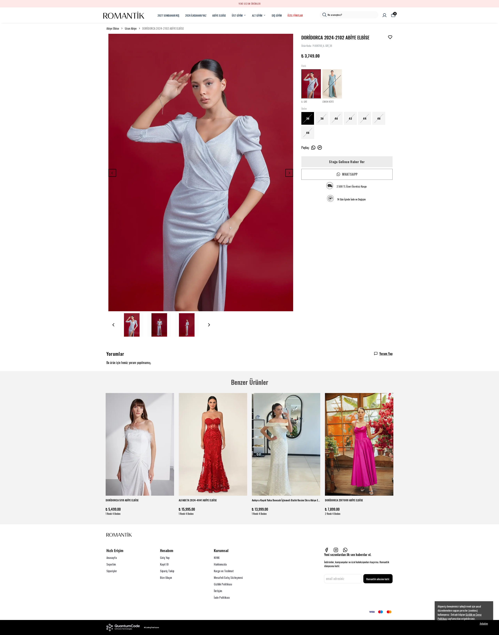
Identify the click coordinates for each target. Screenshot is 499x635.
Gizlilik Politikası (223, 584)
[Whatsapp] (345, 550)
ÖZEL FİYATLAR (295, 15)
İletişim (218, 591)
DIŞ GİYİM (277, 15)
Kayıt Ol (164, 564)
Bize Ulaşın (166, 577)
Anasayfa (111, 557)
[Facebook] (326, 550)
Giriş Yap (165, 557)
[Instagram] (336, 550)
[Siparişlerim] (384, 15)
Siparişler (111, 571)
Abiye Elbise (112, 28)
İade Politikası (222, 597)
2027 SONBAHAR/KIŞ (168, 15)
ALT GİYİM (257, 15)
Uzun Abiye (131, 28)
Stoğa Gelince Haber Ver (347, 161)
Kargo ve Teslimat (224, 571)
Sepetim (111, 564)
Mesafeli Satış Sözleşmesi (228, 577)
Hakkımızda (220, 564)
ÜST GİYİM (237, 15)
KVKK (216, 557)
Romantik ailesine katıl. (378, 579)
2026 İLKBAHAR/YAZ (195, 15)
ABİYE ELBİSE (219, 15)
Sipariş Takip (167, 571)
